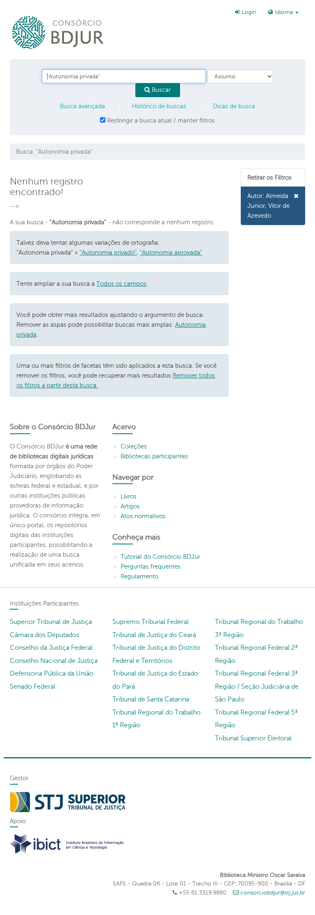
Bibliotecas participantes (154, 456)
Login (248, 12)
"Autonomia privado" (108, 252)
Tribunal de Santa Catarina (150, 699)
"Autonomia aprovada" (171, 252)
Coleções (134, 446)
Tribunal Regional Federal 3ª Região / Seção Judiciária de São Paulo (257, 686)
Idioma (283, 12)
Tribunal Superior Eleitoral (253, 738)
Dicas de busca (234, 106)
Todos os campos (121, 283)
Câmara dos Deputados (44, 635)
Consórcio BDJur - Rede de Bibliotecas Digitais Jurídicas (58, 32)
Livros (129, 496)
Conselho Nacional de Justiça (54, 661)
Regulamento (139, 576)
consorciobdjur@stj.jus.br (272, 893)
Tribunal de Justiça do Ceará (154, 635)
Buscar (160, 89)
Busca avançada (82, 106)
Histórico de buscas (159, 106)
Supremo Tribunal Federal (150, 622)
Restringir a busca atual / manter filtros (160, 120)
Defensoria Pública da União (52, 673)
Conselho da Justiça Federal (51, 647)
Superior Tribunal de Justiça (51, 622)
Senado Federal (32, 686)
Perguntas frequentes (150, 566)
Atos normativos (143, 516)
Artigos (130, 506)
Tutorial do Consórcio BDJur (160, 556)
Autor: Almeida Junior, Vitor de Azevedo (268, 206)
